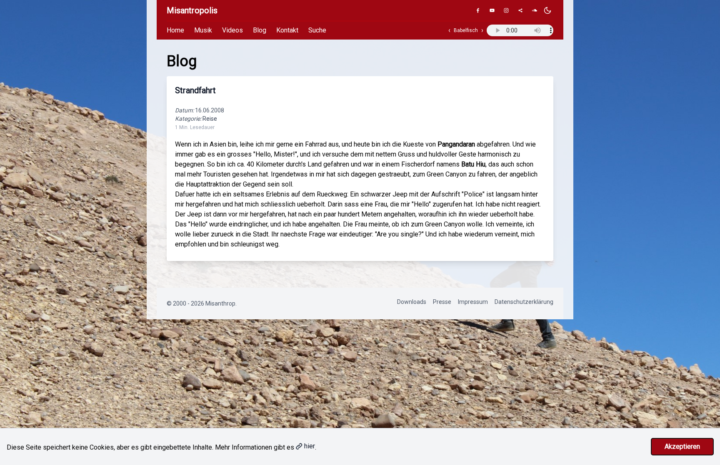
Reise (209, 118)
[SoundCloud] (535, 10)
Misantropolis (192, 10)
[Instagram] (506, 10)
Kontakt (287, 30)
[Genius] (520, 10)
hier (309, 446)
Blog (259, 30)
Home (175, 30)
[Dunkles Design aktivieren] (547, 10)
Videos (232, 30)
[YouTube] (492, 10)
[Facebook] (478, 10)
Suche (317, 30)
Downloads (411, 301)
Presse (442, 301)
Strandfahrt (195, 90)
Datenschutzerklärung (524, 301)
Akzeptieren (682, 446)
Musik (203, 30)
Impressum (473, 301)
